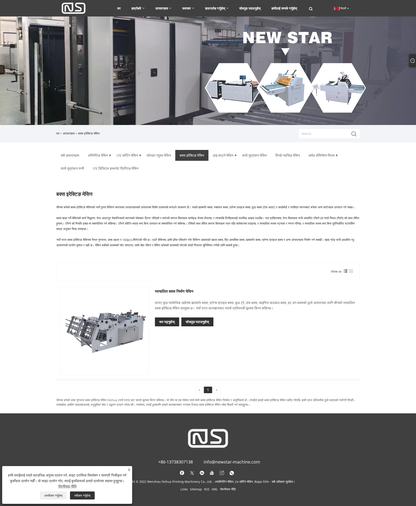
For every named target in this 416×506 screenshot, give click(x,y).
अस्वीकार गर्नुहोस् (53, 495)
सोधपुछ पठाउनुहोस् (197, 321)
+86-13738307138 (175, 462)
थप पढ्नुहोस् (167, 321)
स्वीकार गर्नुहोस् (82, 495)
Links (184, 489)
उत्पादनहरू (69, 133)
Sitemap (196, 489)
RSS (207, 489)
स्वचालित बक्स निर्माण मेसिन (174, 291)
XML (215, 489)
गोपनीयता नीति (228, 489)
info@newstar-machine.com (232, 462)
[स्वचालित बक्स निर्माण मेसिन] (105, 331)
